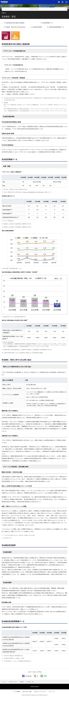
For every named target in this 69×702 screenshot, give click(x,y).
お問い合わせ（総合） (27, 691)
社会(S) (22, 681)
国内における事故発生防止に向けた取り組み (33, 192)
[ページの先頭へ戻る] (65, 698)
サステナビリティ (13, 681)
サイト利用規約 (16, 691)
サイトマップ (52, 691)
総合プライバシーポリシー (40, 691)
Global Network (34, 686)
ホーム (4, 681)
